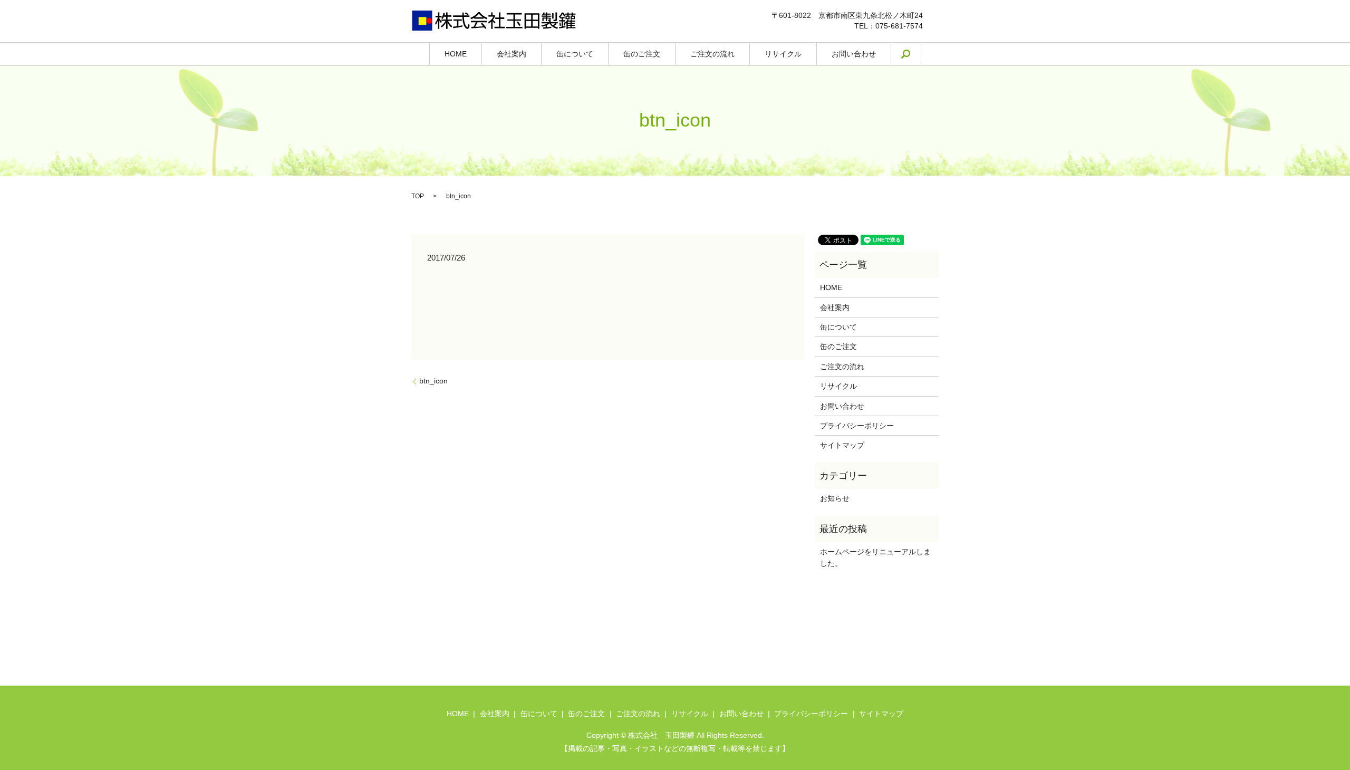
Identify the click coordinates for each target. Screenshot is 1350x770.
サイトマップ (842, 445)
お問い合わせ (854, 54)
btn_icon (433, 381)
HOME (456, 54)
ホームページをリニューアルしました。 (875, 557)
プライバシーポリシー (857, 425)
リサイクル (783, 54)
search (913, 54)
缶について (574, 54)
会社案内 (511, 54)
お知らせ (835, 498)
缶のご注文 (641, 54)
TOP (417, 196)
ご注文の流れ (712, 54)
